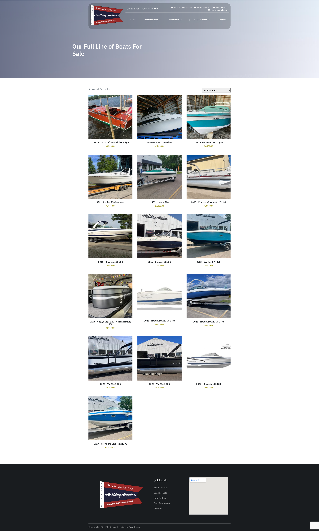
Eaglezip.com (134, 527)
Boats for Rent (151, 19)
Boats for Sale (175, 19)
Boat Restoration (202, 19)
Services (222, 19)
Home (132, 19)
